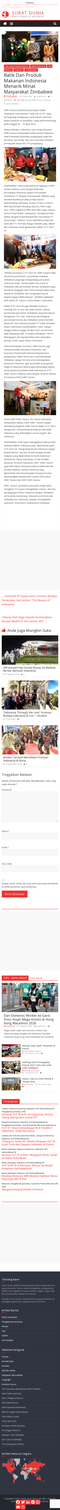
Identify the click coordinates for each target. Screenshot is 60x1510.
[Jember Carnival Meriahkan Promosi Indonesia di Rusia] (30, 727)
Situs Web (7, 863)
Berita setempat (38, 66)
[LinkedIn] (27, 1502)
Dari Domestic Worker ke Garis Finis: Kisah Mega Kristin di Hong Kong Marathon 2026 (29, 1019)
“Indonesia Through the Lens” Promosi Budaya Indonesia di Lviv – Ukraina (27, 714)
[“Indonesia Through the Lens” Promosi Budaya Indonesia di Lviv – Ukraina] (30, 682)
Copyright (6, 1379)
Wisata (5, 1326)
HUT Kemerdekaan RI (45, 1108)
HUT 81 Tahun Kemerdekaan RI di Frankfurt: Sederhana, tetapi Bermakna (27, 1129)
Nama (5, 831)
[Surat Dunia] (5, 24)
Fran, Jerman (28, 1084)
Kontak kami (8, 1361)
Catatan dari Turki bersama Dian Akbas (18, 1135)
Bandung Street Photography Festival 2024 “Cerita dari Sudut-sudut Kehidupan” (37, 1065)
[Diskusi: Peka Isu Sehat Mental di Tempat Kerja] (11, 1079)
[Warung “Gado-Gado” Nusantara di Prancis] (11, 1045)
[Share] (23, 1507)
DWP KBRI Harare (24, 100)
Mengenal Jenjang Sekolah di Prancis (22, 1189)
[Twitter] (23, 1502)
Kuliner (5, 1335)
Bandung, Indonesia (31, 1070)
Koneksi (5, 1365)
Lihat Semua (36, 978)
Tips (4, 1331)
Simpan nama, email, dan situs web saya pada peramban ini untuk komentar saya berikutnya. (30, 885)
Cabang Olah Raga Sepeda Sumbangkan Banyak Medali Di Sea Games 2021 (27, 619)
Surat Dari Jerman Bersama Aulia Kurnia (39, 1125)
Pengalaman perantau (11, 1111)
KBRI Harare (37, 100)
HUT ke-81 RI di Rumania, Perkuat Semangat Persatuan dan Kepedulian (27, 1167)
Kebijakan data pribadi (12, 1375)
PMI (23, 1111)
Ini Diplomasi (31, 70)
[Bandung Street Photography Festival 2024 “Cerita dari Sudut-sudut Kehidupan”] (11, 1062)
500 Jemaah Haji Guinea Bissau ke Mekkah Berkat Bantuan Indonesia (29, 669)
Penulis (5, 1356)
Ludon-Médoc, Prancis (32, 1051)
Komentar (7, 789)
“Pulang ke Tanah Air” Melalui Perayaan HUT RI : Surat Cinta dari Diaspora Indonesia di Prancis (29, 1143)
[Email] (18, 1507)
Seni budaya (7, 1340)
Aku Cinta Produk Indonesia (16, 66)
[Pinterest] (32, 1502)
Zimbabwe (11, 96)
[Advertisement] (30, 560)
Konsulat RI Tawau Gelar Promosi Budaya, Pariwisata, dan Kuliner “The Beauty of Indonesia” (30, 600)
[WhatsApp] (37, 1502)
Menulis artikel (8, 1370)
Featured (18, 70)
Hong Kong (10, 1026)
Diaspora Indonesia (10, 1122)
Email (5, 847)
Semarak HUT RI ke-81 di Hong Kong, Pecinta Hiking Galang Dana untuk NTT (27, 1116)
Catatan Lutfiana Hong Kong (14, 1108)
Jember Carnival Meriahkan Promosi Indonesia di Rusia (25, 759)
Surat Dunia (41, 96)
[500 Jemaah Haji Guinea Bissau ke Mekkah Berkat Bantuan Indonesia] (30, 637)
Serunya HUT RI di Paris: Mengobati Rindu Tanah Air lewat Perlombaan (29, 1156)
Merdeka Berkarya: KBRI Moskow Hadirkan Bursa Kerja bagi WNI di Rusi (29, 1177)
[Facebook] (18, 1502)
